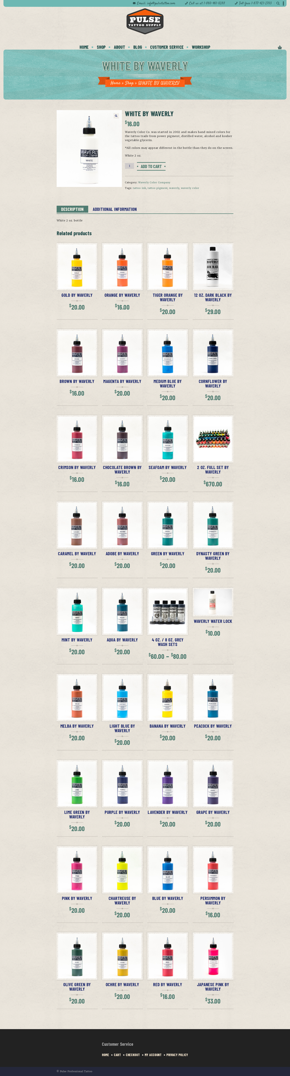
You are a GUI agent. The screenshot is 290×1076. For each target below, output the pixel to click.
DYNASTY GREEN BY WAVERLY (213, 556)
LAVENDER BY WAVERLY (168, 812)
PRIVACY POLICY (177, 1055)
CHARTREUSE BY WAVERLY (122, 900)
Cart (117, 1055)
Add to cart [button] (79, 287)
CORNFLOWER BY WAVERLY (213, 383)
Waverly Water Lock (213, 621)
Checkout (133, 1055)
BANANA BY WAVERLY (167, 726)
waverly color (190, 188)
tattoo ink (139, 188)
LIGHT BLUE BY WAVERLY (122, 728)
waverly (174, 188)
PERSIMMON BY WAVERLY (213, 900)
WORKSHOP (201, 47)
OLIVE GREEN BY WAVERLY (77, 987)
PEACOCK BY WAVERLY (213, 726)
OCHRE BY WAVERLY (122, 984)
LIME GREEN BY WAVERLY (77, 814)
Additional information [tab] (115, 209)
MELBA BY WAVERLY (77, 726)
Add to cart (151, 166)
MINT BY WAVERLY (77, 639)
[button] (116, 116)
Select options (170, 632)
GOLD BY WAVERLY (77, 295)
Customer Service (167, 47)
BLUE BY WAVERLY (167, 898)
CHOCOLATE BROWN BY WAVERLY (122, 469)
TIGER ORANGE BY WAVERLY (168, 297)
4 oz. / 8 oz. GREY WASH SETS (168, 642)
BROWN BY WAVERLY (77, 381)
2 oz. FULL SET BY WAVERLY (213, 469)
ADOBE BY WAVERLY (122, 553)
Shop (129, 83)
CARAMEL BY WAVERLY (77, 553)
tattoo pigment (158, 188)
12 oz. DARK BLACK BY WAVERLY (213, 297)
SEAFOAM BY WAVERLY (168, 467)
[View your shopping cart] (280, 47)
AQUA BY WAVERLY (122, 639)
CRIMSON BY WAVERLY (77, 467)
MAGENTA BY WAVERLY (122, 381)
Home (84, 47)
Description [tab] (72, 209)
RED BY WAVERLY (167, 984)
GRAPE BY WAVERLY (213, 812)
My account (153, 1055)
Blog (137, 47)
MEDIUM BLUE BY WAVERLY (168, 383)
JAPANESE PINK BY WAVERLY (213, 987)
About (119, 47)
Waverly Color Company (154, 182)
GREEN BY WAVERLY (167, 553)
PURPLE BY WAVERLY (122, 812)
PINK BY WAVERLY (77, 898)
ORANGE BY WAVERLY (122, 295)
